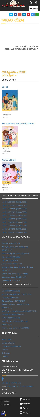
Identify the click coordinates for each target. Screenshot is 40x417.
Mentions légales (8, 343)
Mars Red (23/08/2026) (11, 243)
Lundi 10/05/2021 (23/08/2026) (14, 212)
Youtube (26, 404)
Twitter (26, 408)
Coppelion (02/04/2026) (11, 280)
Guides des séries (26, 386)
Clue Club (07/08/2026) (11, 318)
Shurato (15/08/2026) (10, 297)
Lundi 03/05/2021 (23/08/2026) (14, 202)
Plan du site (6, 339)
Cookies (5, 349)
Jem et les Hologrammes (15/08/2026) (16, 294)
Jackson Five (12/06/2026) (12, 263)
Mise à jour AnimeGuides (11, 383)
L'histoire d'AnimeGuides (11, 346)
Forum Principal (12, 386)
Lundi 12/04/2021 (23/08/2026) (14, 222)
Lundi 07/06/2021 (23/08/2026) (14, 232)
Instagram (27, 412)
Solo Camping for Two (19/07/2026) (15, 253)
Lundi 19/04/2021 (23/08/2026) (14, 209)
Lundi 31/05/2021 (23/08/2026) (14, 215)
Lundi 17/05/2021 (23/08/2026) (14, 219)
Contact (4, 356)
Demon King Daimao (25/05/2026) (15, 274)
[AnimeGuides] (13, 3)
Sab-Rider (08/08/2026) (19, 311)
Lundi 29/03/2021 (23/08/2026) (14, 205)
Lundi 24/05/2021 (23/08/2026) (14, 225)
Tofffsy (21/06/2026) (10, 260)
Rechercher (6, 353)
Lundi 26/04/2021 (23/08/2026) (14, 229)
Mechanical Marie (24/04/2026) (14, 277)
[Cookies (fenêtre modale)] (4, 413)
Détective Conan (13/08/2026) (13, 301)
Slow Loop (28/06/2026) (11, 257)
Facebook (27, 399)
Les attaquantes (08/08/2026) (13, 314)
